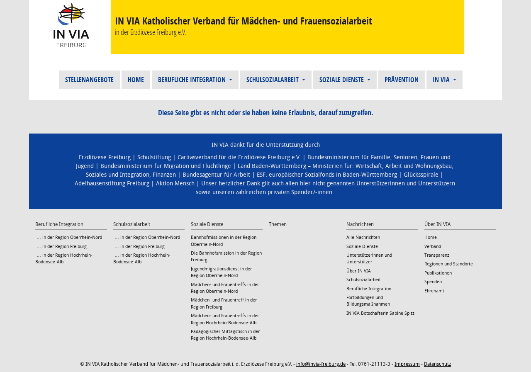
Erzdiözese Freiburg (105, 157)
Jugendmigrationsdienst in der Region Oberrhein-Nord (221, 272)
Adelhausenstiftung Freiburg (112, 183)
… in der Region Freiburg (61, 246)
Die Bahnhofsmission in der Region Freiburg (226, 256)
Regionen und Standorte (448, 264)
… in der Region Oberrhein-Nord (68, 237)
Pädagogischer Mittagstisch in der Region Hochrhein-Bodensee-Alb (225, 335)
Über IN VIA (358, 271)
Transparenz (436, 255)
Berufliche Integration (192, 79)
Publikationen (438, 273)
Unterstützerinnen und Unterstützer (369, 259)
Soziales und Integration (117, 174)
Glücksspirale (421, 174)
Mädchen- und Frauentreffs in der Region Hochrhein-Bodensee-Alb (225, 319)
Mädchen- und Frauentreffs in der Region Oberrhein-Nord (225, 288)
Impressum (407, 364)
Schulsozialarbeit (273, 79)
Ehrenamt (434, 291)
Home (136, 79)
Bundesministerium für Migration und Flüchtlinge (165, 166)
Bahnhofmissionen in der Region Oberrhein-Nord (223, 241)
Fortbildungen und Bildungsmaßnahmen (368, 301)
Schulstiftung (154, 157)
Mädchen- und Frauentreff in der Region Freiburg (224, 303)
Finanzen (164, 174)
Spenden (433, 281)
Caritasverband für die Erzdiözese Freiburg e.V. (239, 157)
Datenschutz (437, 364)
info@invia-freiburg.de (321, 364)
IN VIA (442, 79)
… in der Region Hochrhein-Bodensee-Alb (64, 259)
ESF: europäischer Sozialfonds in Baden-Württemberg (327, 174)
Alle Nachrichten (363, 237)
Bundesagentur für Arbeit (216, 174)
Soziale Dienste (342, 79)
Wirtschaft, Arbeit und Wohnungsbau (404, 166)
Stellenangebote (89, 79)
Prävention (402, 79)
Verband (432, 246)
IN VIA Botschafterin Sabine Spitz (380, 313)
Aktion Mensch (175, 183)
